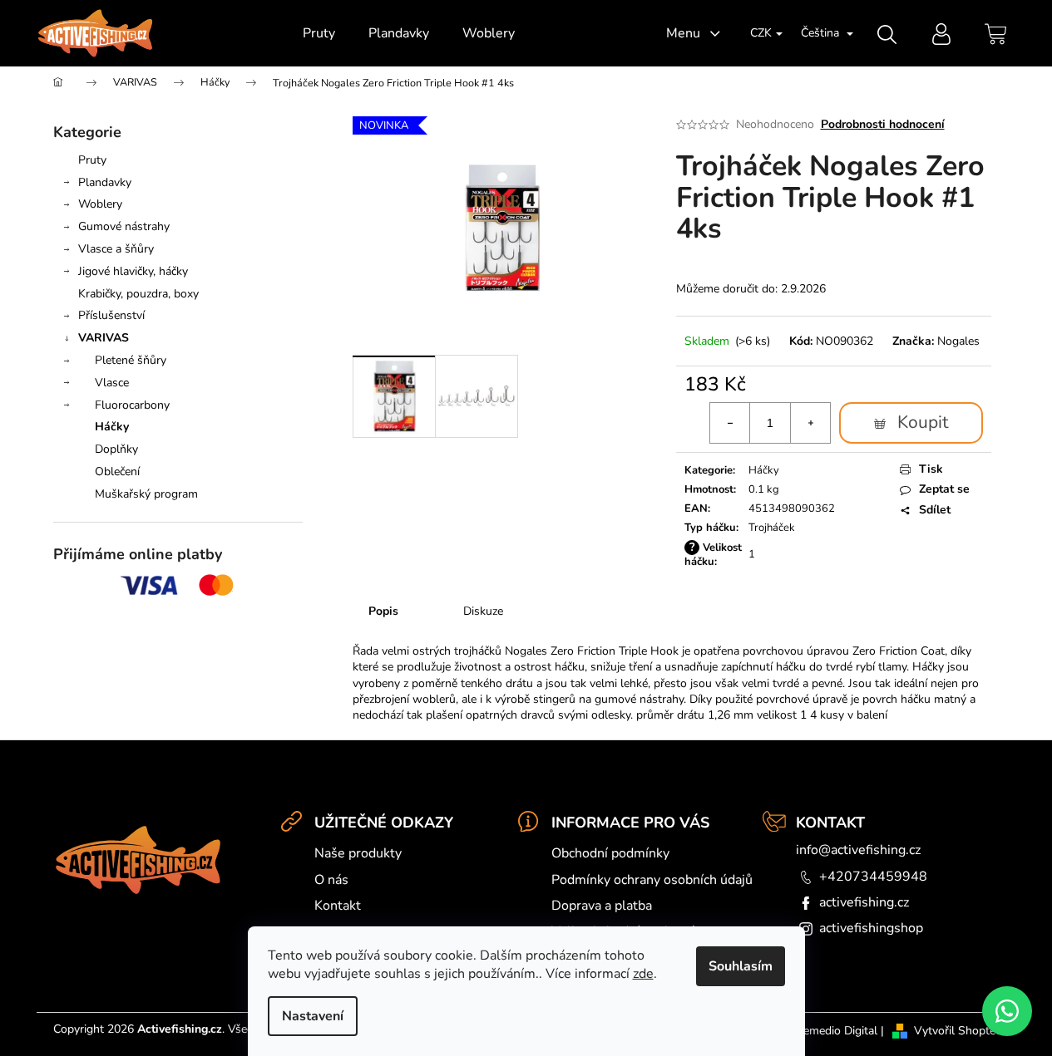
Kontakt (337, 905)
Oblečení (117, 471)
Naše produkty (358, 853)
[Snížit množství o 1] (730, 423)
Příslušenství (111, 315)
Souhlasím (741, 966)
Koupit (922, 422)
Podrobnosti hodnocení (883, 124)
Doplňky (116, 449)
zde (643, 974)
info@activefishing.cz (858, 850)
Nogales (958, 341)
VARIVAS (103, 338)
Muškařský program (146, 494)
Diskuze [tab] (483, 611)
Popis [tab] (383, 611)
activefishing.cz (864, 902)
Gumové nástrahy (124, 226)
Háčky (112, 427)
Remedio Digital (836, 1031)
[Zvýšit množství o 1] (810, 423)
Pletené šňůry (130, 360)
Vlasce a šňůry (116, 249)
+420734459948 (873, 876)
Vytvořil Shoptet (957, 1031)
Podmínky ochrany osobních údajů (652, 880)
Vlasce (112, 382)
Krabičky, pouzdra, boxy (138, 294)
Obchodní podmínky (610, 853)
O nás (331, 880)
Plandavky (104, 182)
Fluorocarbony (132, 405)
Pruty (92, 160)
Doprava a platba (601, 905)
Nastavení (312, 1016)
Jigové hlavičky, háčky (133, 271)
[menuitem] (319, 33)
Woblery (100, 204)
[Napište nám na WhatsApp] (1007, 1011)
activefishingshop (871, 928)
